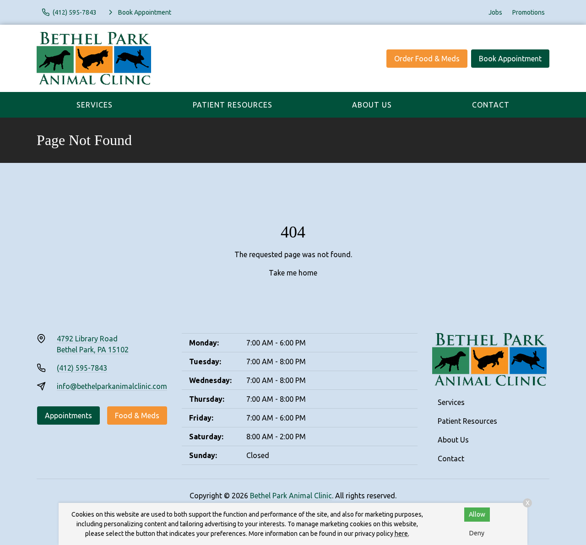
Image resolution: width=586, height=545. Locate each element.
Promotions (528, 12)
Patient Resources (232, 105)
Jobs (495, 12)
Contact (491, 105)
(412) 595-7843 (82, 368)
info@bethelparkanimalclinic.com (112, 386)
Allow (477, 514)
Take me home (293, 273)
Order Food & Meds (427, 58)
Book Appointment (510, 58)
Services (94, 105)
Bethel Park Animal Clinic (291, 495)
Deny (476, 533)
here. (402, 533)
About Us (372, 105)
